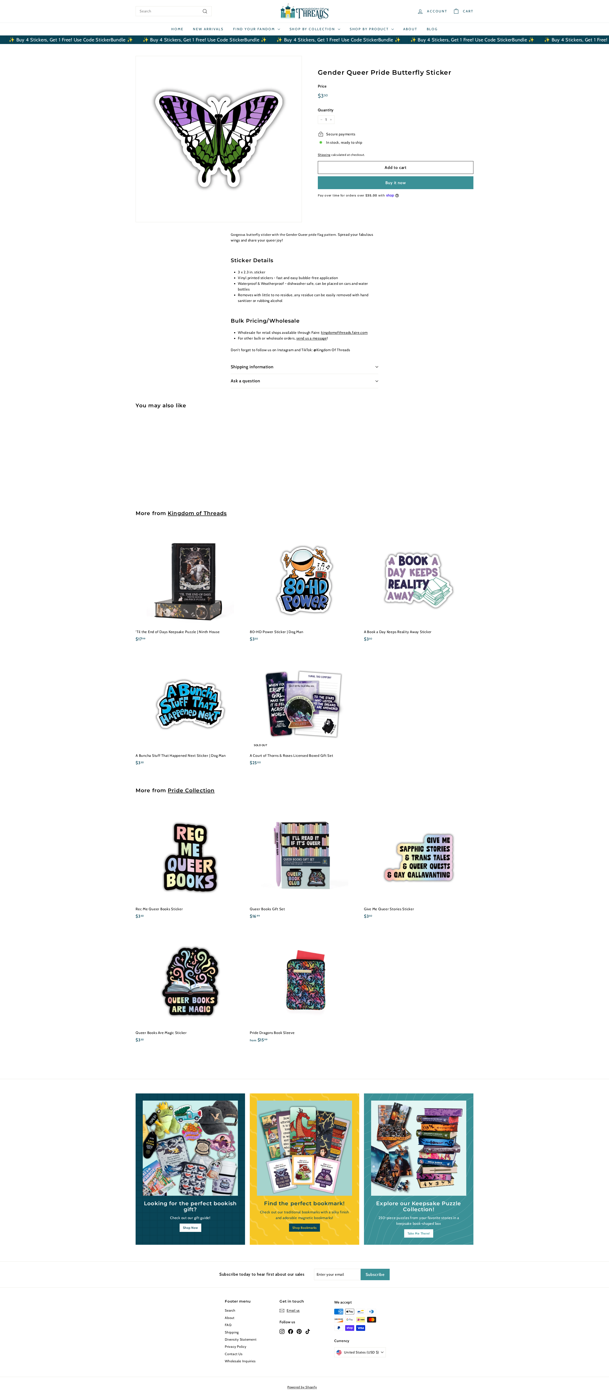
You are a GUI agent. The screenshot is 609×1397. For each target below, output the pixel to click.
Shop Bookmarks (304, 1228)
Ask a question (245, 381)
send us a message (311, 338)
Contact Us (234, 1354)
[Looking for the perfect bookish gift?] (190, 1148)
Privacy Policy (235, 1346)
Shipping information (252, 366)
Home (177, 29)
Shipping (324, 155)
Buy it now (395, 182)
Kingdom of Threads (197, 513)
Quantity (326, 110)
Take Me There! (419, 1233)
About (410, 29)
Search (230, 1310)
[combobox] (174, 11)
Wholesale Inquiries (240, 1361)
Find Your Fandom (254, 29)
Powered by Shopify (302, 1387)
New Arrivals (208, 29)
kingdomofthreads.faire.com (344, 332)
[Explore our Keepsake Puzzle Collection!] (418, 1148)
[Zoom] (219, 139)
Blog (432, 29)
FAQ (228, 1325)
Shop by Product (370, 29)
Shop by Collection (313, 29)
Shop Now (190, 1228)
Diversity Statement (240, 1339)
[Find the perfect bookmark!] (304, 1148)
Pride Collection (191, 790)
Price (322, 86)
